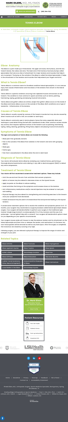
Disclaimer (17, 378)
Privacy (26, 378)
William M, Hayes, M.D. (59, 394)
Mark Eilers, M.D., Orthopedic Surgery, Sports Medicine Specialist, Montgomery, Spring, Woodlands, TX (34, 387)
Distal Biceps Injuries (31, 267)
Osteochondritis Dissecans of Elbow (33, 262)
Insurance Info (34, 338)
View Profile (34, 309)
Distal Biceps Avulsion (31, 252)
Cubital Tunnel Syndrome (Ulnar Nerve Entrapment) (11, 262)
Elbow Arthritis (7, 244)
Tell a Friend (55, 378)
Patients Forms (34, 328)
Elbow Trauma (29, 248)
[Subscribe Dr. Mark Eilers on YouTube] (39, 358)
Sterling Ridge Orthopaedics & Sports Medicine (20, 392)
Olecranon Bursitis (51, 257)
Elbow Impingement (52, 244)
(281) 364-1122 (46, 11)
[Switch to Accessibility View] (2, 418)
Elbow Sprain (49, 248)
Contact (64, 16)
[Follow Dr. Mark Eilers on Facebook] (28, 358)
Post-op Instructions (36, 333)
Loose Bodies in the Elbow (11, 267)
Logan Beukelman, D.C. (25, 394)
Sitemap (35, 378)
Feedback (44, 378)
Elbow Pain (49, 252)
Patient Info (42, 16)
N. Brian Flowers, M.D (43, 394)
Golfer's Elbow (7, 252)
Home (8, 378)
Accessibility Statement (39, 380)
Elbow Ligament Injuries (10, 248)
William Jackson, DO (34, 396)
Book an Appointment (27, 11)
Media (54, 16)
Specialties (28, 16)
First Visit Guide (35, 323)
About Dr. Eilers (13, 16)
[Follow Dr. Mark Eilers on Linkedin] (34, 358)
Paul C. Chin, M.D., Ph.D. (47, 392)
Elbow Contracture (51, 262)
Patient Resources (34, 318)
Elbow (28, 31)
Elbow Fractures (29, 244)
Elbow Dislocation (30, 257)
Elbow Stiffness (7, 257)
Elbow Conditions (38, 31)
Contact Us (24, 380)
